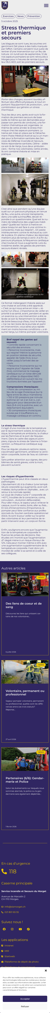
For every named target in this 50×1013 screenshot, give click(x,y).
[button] (45, 970)
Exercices (8, 16)
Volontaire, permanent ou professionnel (25, 692)
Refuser (25, 1006)
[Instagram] (12, 929)
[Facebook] (4, 929)
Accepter (25, 999)
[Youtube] (20, 929)
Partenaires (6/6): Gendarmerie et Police (25, 779)
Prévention (33, 16)
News (20, 16)
